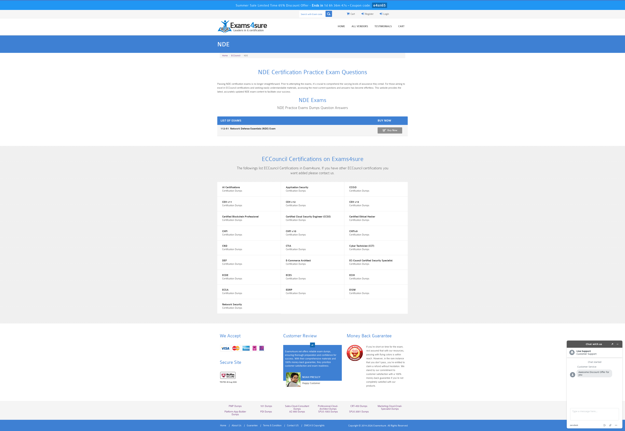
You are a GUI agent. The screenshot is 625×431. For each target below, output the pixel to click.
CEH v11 (227, 202)
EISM (352, 290)
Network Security (232, 304)
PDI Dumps (266, 411)
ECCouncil (235, 55)
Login (386, 14)
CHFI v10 (291, 231)
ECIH (352, 275)
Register (369, 14)
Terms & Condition (272, 425)
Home (341, 26)
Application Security (297, 187)
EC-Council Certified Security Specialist (370, 260)
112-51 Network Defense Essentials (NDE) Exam (248, 128)
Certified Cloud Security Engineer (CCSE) (308, 216)
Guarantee (252, 425)
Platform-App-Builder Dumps (235, 413)
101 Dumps (266, 406)
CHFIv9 (353, 231)
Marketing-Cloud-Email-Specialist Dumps (390, 407)
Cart (401, 26)
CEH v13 (354, 202)
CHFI (225, 231)
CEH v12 (291, 202)
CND (224, 246)
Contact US (293, 425)
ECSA (225, 290)
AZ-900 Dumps (297, 411)
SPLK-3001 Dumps (359, 411)
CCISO (353, 187)
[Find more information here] (594, 384)
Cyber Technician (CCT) (361, 246)
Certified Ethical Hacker (362, 216)
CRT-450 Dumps (358, 406)
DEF (224, 260)
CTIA (288, 246)
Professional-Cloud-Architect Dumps (328, 407)
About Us (236, 425)
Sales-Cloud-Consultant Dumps (297, 407)
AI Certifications (231, 187)
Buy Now (392, 130)
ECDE (225, 275)
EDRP (289, 290)
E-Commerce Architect (298, 260)
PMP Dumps (235, 406)
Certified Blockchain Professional (240, 216)
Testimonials (383, 26)
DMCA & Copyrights (314, 425)
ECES (289, 275)
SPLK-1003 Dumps (328, 411)
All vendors (360, 26)
